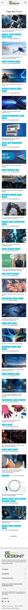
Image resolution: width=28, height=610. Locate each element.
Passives (4, 36)
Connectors (4, 221)
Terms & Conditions (18, 606)
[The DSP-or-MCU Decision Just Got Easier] (14, 335)
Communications (14, 115)
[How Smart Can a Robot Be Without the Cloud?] (14, 76)
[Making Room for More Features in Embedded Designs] (14, 236)
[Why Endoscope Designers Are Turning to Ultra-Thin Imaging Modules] (14, 486)
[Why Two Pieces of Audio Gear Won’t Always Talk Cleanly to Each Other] (14, 436)
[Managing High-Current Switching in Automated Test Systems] (14, 130)
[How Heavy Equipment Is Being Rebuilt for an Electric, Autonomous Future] (14, 209)
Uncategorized (5, 475)
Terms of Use (5, 594)
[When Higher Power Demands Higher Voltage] (14, 157)
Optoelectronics (5, 501)
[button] (2, 2)
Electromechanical (6, 346)
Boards (3, 273)
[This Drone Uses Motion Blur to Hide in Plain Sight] (14, 285)
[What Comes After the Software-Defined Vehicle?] (14, 182)
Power (9, 142)
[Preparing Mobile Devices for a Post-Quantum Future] (14, 513)
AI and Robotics (5, 88)
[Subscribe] (24, 588)
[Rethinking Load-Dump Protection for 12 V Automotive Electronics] (14, 21)
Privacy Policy (20, 593)
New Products (18, 34)
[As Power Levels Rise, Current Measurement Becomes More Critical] (14, 361)
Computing (13, 88)
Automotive (5, 34)
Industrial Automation (19, 221)
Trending (9, 36)
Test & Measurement (17, 142)
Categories (5, 574)
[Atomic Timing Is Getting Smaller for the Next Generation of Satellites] (14, 48)
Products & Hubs (7, 578)
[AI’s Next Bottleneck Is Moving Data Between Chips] (14, 103)
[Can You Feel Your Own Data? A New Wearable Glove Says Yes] (14, 412)
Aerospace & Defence (7, 298)
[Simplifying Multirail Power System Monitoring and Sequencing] (14, 310)
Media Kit (4, 606)
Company (5, 569)
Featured (11, 34)
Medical (16, 498)
